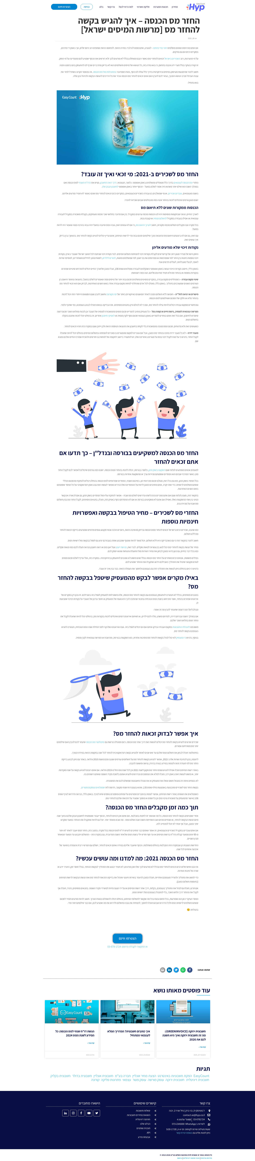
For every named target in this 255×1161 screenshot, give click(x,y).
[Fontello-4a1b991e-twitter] (97, 1113)
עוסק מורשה (156, 1079)
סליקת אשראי (143, 6)
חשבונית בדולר (82, 1075)
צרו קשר (111, 6)
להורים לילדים (109, 258)
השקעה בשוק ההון (157, 470)
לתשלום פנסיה (160, 218)
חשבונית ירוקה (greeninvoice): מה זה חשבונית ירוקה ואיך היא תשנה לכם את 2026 (184, 1035)
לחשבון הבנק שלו (110, 186)
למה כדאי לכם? (126, 6)
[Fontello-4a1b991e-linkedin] (65, 1113)
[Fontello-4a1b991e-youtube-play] (89, 1113)
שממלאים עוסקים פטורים (93, 787)
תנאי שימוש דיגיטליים (191, 1158)
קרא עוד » (202, 1047)
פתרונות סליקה (111, 1079)
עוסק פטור (139, 1079)
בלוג (101, 6)
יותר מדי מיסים (160, 48)
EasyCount (201, 1075)
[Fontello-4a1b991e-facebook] (81, 1113)
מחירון (175, 6)
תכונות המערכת (160, 6)
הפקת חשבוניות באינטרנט (175, 1075)
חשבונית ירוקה (175, 1079)
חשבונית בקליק (60, 1075)
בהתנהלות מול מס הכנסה (104, 71)
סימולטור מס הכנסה (95, 742)
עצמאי (126, 1079)
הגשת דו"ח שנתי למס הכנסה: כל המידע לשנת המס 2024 (74, 1033)
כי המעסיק (181, 637)
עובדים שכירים (175, 193)
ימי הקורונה (111, 294)
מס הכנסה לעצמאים (183, 182)
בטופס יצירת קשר (184, 1132)
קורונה (95, 1079)
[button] (189, 970)
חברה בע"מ (123, 1075)
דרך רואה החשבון (108, 182)
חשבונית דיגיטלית (197, 1079)
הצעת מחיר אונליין (144, 1075)
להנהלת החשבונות (181, 627)
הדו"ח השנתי (85, 182)
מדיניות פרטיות (206, 1158)
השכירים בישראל (172, 58)
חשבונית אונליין (103, 1075)
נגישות (179, 1158)
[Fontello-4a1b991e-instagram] (73, 1113)
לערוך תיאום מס (143, 225)
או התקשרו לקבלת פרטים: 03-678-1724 (127, 946)
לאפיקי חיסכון (108, 315)
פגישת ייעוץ (121, 547)
